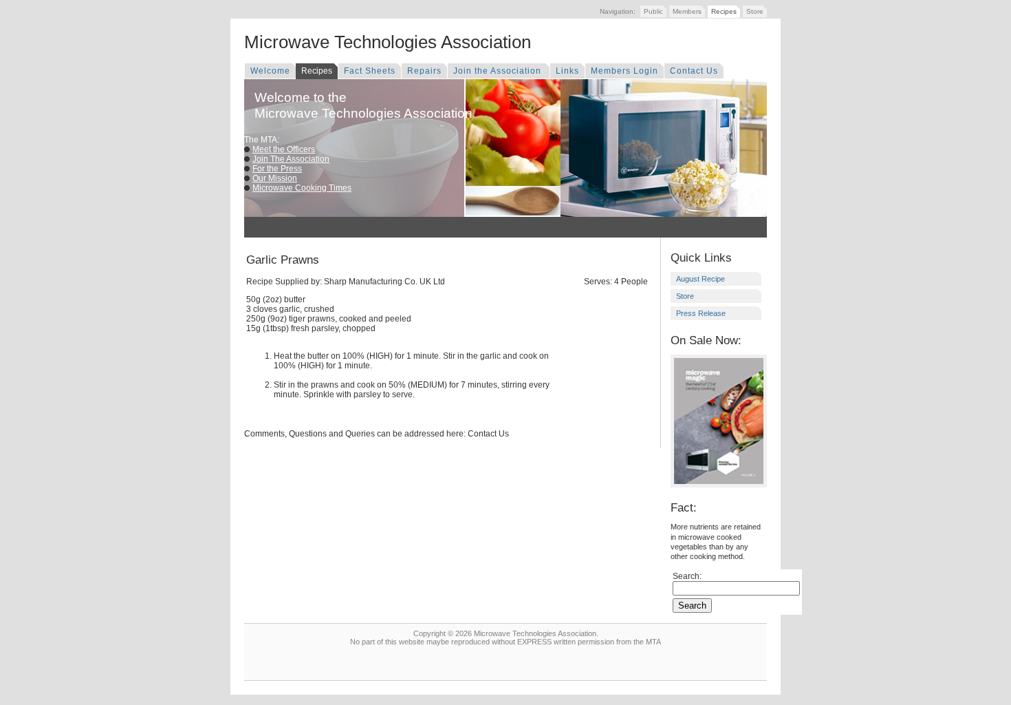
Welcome (270, 71)
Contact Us (694, 71)
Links (567, 71)
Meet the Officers (283, 149)
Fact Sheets (369, 71)
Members (687, 11)
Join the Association (498, 71)
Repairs (424, 71)
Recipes (724, 11)
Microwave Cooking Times (301, 188)
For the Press (277, 168)
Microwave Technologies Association (387, 42)
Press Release (701, 313)
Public (653, 11)
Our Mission (274, 178)
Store (754, 11)
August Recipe (700, 279)
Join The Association (290, 159)
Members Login (624, 71)
